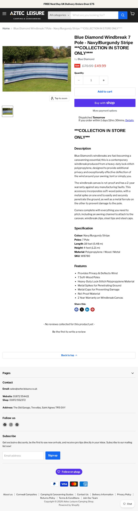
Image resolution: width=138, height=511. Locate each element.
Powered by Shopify (69, 505)
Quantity (79, 73)
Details (129, 120)
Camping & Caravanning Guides (57, 494)
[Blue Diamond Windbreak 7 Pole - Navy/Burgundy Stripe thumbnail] (7, 111)
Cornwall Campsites (26, 494)
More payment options (105, 110)
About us (8, 494)
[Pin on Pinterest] (93, 309)
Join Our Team (90, 498)
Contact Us (83, 494)
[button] (69, 331)
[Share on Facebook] (76, 309)
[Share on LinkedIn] (87, 309)
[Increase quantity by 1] (103, 80)
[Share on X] (82, 309)
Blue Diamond (86, 59)
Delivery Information (102, 494)
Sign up (53, 455)
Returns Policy (47, 498)
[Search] (122, 15)
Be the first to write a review (69, 331)
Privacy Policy (124, 494)
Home (6, 28)
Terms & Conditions (69, 498)
